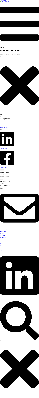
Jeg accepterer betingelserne (4, 177)
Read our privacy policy (4, 186)
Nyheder (1, 243)
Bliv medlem (2, 233)
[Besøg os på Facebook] (7, 165)
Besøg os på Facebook (3, 167)
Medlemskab (3, 231)
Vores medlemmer (3, 235)
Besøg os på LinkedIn (3, 148)
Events (1, 241)
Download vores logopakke (4, 127)
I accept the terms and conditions (5, 186)
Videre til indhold (3, 0)
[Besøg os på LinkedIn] (7, 146)
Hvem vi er (3, 246)
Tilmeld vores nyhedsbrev (5, 228)
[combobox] (4, 57)
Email (1, 174)
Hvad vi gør (3, 237)
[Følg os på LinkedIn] (19, 297)
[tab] (1, 169)
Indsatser (1, 239)
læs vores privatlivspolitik (4, 177)
